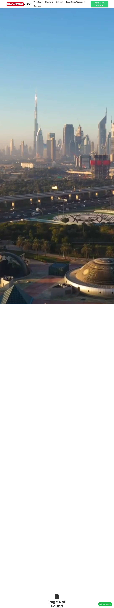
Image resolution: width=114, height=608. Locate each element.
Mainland (49, 2)
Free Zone (38, 2)
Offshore (59, 2)
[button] (76, 2)
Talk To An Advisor (99, 4)
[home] (19, 4)
